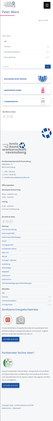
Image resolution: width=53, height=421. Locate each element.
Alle (5, 41)
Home (4, 241)
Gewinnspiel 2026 (8, 233)
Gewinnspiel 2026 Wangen (11, 237)
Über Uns (5, 252)
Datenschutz (6, 279)
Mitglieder (5, 271)
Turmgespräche (7, 245)
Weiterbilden (6, 268)
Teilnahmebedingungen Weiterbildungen (17, 283)
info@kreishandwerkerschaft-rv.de (17, 177)
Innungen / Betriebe (9, 260)
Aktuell (4, 256)
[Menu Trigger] (47, 5)
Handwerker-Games (9, 249)
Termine (7, 46)
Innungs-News (10, 57)
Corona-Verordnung (9, 229)
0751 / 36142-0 (9, 171)
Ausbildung (6, 264)
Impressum (6, 275)
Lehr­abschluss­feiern (12, 52)
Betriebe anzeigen (10, 339)
